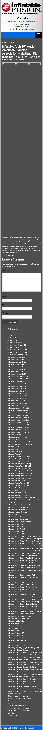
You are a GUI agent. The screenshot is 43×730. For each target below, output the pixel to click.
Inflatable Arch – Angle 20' (16, 359)
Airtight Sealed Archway (16, 333)
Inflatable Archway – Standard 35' (19, 420)
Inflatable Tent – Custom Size (18, 618)
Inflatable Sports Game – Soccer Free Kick (22, 594)
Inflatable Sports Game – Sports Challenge (23, 604)
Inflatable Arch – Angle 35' (16, 367)
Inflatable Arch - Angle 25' (26, 57)
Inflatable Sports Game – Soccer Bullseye (22, 582)
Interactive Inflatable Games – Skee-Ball (22, 686)
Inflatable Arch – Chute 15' (17, 384)
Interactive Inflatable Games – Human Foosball (24, 669)
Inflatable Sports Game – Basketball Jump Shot (24, 546)
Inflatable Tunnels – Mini (16, 645)
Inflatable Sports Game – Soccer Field (21, 589)
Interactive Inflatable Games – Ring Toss (22, 684)
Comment (6, 270)
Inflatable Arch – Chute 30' (17, 391)
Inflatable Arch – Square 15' (17, 393)
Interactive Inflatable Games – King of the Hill (23, 679)
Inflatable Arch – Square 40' (17, 405)
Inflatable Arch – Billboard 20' (18, 379)
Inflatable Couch (13, 447)
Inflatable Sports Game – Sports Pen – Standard (25, 611)
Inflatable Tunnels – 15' (15, 635)
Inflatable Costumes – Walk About (19, 444)
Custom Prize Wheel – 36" (16, 347)
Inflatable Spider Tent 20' (16, 526)
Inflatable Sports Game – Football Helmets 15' (24, 563)
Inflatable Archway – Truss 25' (18, 432)
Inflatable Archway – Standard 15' (19, 410)
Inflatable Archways (14, 434)
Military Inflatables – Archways (18, 696)
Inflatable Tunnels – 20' (15, 638)
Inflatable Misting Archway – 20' (18, 461)
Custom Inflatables (14, 338)
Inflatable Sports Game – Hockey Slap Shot (23, 577)
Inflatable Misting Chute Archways (19, 464)
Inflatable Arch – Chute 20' (17, 386)
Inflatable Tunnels (13, 631)
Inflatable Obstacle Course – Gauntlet (21, 497)
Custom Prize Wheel (14, 340)
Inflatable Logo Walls (14, 451)
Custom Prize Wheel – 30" (16, 345)
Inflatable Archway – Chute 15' (18, 408)
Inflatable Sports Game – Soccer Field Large (23, 592)
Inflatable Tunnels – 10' (15, 633)
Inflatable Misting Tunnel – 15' (18, 485)
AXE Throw (11, 335)
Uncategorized (12, 715)
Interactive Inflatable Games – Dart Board (22, 667)
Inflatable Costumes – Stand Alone (19, 442)
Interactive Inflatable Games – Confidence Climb (25, 662)
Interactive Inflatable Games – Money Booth (23, 681)
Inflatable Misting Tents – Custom (19, 478)
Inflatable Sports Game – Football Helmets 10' (24, 558)
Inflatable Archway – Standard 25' (19, 415)
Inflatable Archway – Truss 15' (18, 427)
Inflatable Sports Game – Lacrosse (20, 580)
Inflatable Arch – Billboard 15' (18, 376)
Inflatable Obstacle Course (17, 490)
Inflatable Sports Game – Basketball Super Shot (24, 548)
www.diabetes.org (8, 255)
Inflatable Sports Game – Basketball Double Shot (25, 541)
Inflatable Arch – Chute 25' (17, 388)
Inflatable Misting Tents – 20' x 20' (19, 473)
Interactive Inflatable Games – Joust (20, 672)
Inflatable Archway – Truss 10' (18, 422)
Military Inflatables (14, 693)
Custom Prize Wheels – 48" (17, 352)
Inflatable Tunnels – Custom (17, 643)
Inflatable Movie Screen (16, 488)
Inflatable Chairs (13, 439)
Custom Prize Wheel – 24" (16, 343)
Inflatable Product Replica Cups (18, 510)
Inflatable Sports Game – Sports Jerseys (22, 609)
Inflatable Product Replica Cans (18, 507)
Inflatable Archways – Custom (18, 437)
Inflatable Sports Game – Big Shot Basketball (23, 551)
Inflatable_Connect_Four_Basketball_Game (23, 648)
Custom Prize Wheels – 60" (17, 355)
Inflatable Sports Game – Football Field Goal (23, 556)
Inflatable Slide (12, 514)
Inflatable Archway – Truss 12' (18, 425)
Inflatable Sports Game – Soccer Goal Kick (22, 597)
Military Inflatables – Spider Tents (19, 698)
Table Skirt (11, 713)
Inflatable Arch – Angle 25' (16, 362)
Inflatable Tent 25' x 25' (15, 626)
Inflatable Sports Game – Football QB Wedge (23, 565)
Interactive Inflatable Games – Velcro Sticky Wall (24, 691)
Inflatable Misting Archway (16, 454)
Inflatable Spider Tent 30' (16, 529)
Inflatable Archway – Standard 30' (19, 418)
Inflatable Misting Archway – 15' (18, 459)
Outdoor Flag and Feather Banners (20, 701)
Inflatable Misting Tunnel (16, 480)
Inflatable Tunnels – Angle (16, 640)
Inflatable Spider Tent (15, 524)
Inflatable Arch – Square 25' (17, 398)
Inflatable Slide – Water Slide (17, 519)
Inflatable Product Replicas (17, 512)
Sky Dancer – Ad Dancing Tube (18, 710)
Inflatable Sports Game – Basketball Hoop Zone (24, 543)
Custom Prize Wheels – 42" (17, 350)
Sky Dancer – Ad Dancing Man (18, 708)
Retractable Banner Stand (16, 706)
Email (4, 304)
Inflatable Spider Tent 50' (16, 534)
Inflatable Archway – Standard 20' (19, 413)
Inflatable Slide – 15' (14, 517)
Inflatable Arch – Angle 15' (16, 357)
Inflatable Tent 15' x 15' (15, 621)
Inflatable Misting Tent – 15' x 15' (19, 468)
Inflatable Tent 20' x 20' (15, 623)
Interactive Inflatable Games (17, 650)
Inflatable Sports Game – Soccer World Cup (23, 602)
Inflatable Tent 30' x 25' (15, 628)
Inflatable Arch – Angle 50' (16, 372)
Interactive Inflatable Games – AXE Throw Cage (24, 657)
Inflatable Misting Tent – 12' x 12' (19, 466)
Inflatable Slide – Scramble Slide (19, 522)
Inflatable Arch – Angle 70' (16, 374)
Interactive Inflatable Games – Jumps (21, 677)
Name (4, 296)
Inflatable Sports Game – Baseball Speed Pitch (24, 536)
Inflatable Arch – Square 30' (17, 401)
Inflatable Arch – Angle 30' (16, 364)
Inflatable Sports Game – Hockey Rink (21, 575)
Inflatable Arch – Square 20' (17, 396)
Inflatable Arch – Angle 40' (16, 369)
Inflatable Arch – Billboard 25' (18, 381)
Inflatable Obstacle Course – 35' (19, 493)
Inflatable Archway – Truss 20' (18, 430)
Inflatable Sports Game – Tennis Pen (20, 614)
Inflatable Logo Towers (15, 449)
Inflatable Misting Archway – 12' (18, 456)
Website (5, 313)
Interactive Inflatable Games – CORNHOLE (23, 664)
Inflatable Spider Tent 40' (16, 531)
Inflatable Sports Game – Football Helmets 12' (24, 560)
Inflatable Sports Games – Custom (19, 616)
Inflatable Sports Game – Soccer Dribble (22, 585)
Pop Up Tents (12, 703)
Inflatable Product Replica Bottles (19, 505)
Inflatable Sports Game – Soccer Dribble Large (24, 587)
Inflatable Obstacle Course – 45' (19, 495)
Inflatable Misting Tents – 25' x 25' (19, 476)
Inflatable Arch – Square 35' (17, 403)
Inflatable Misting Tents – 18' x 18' (19, 471)
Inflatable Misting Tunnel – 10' (18, 483)
